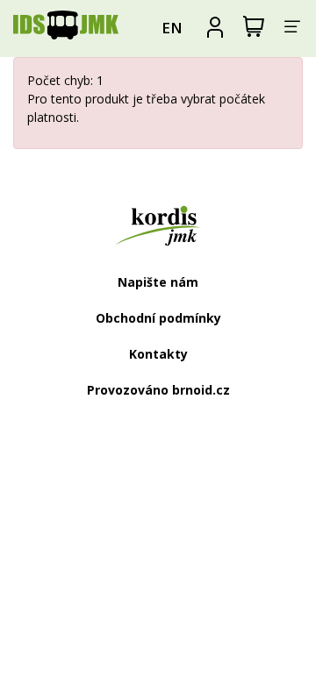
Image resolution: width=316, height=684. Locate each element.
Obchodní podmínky (158, 318)
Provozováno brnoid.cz (158, 389)
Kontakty (158, 354)
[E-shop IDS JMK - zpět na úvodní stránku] (65, 28)
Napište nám (158, 282)
